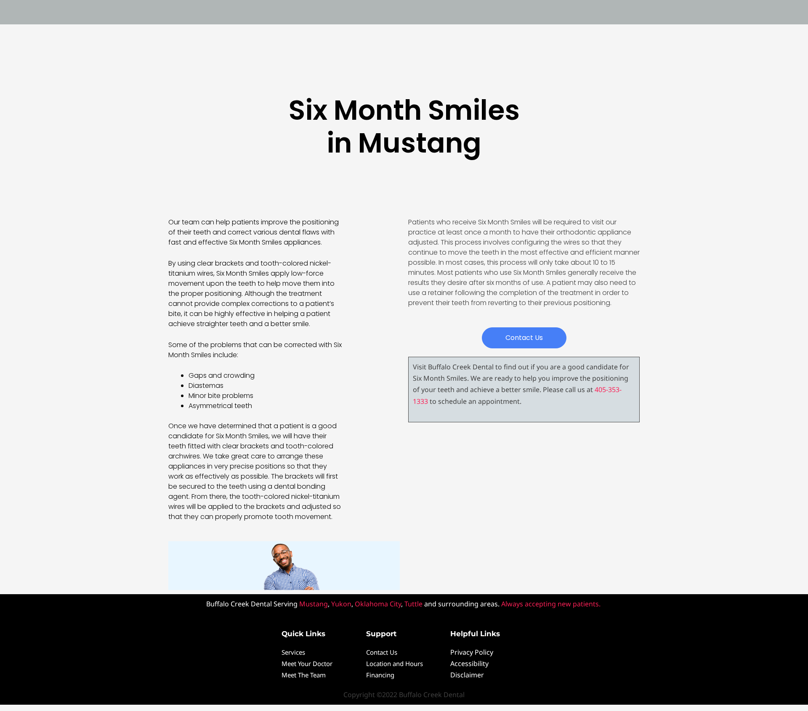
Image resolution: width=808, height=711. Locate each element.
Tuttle (413, 603)
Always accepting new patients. (551, 603)
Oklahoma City (378, 603)
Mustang (313, 603)
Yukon (341, 603)
